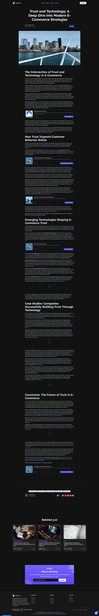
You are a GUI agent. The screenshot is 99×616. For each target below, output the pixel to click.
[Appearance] (22, 610)
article (55, 356)
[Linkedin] (29, 610)
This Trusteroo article (35, 274)
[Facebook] (26, 610)
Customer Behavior (41, 490)
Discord (52, 599)
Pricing (32, 601)
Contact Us (33, 602)
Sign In (70, 599)
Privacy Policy (63, 613)
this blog (39, 379)
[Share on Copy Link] (73, 495)
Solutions (33, 597)
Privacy (79, 609)
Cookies (85, 609)
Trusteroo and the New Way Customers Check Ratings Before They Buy (24, 544)
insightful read (48, 193)
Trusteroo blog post (29, 266)
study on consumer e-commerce (51, 150)
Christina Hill (31, 25)
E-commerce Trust (33, 490)
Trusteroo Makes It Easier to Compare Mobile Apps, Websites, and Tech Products (49, 544)
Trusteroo (65, 130)
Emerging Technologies (51, 490)
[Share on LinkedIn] (63, 495)
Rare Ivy (43, 547)
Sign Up (71, 597)
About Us (33, 599)
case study (40, 364)
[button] (83, 3)
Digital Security (59, 490)
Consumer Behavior (17, 540)
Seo (65, 540)
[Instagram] (28, 610)
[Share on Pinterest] (65, 495)
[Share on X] (60, 495)
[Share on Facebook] (58, 495)
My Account (71, 601)
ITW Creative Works (49, 612)
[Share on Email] (70, 495)
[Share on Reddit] (68, 495)
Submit (62, 579)
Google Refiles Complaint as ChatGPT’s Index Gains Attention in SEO (73, 544)
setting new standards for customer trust (48, 211)
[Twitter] (24, 610)
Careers (52, 601)
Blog (51, 597)
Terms (75, 609)
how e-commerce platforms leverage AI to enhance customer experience (46, 415)
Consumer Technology (43, 540)
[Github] (31, 610)
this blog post (34, 337)
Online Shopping (67, 490)
